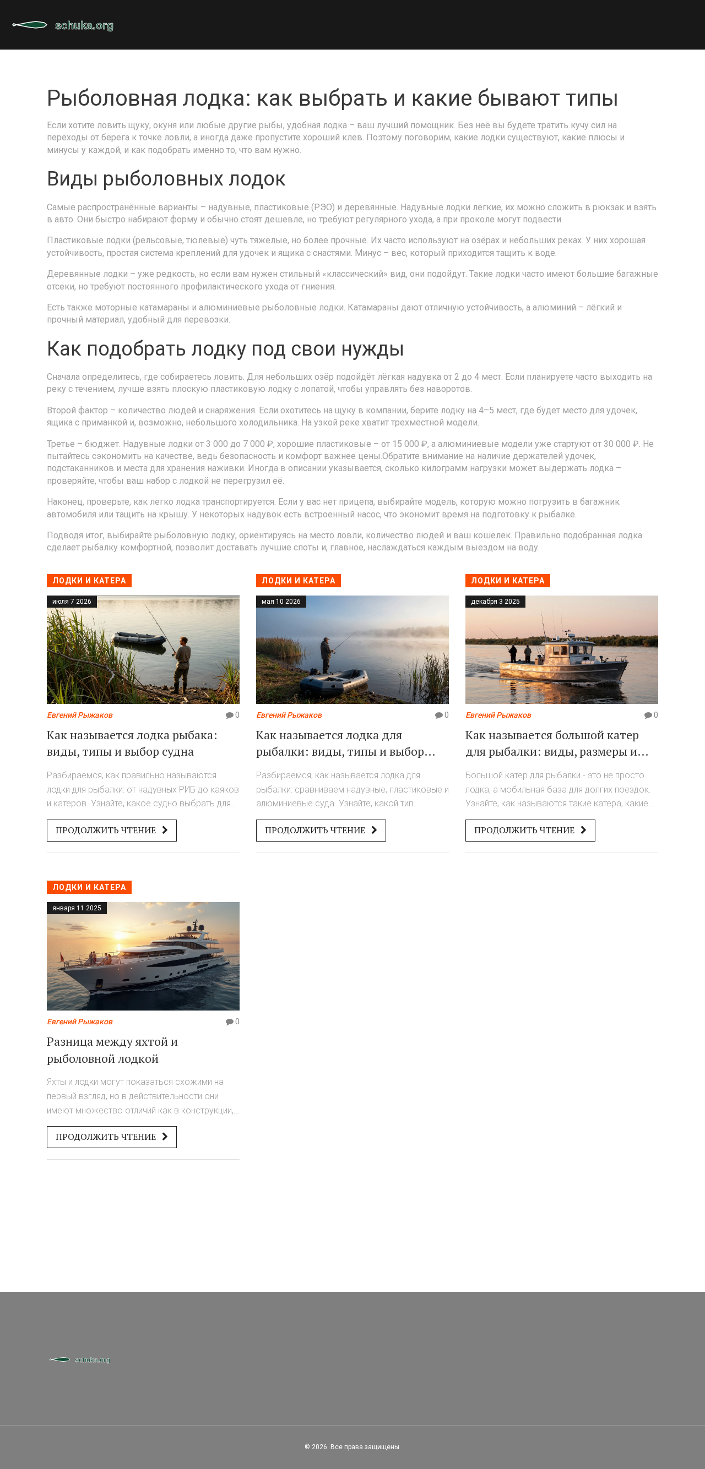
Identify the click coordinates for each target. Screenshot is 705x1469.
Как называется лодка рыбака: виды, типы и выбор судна (132, 743)
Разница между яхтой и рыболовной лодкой (112, 1049)
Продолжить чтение (107, 830)
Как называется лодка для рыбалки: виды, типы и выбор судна (340, 744)
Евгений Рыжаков (79, 715)
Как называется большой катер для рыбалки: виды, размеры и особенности (552, 744)
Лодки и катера (89, 580)
